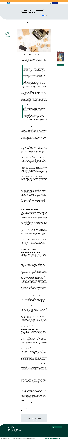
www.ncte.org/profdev (25, 408)
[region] (34, 438)
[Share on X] (46, 15)
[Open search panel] (46, 3)
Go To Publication (60, 64)
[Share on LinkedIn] (44, 15)
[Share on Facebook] (43, 15)
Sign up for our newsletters (57, 427)
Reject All (52, 438)
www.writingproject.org (33, 404)
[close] (67, 0)
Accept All (57, 438)
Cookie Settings (46, 438)
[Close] (67, 438)
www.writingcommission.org (29, 397)
